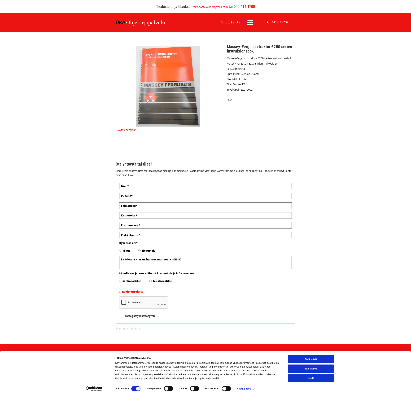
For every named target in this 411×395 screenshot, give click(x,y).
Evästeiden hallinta (128, 328)
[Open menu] (250, 22)
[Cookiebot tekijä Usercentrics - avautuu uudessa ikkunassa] (94, 388)
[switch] (168, 388)
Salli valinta (311, 368)
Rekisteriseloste (132, 291)
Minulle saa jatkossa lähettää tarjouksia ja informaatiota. (157, 273)
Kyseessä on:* (128, 243)
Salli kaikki (311, 359)
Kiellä (311, 378)
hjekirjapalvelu (147, 23)
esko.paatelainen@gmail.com (210, 7)
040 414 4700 (244, 6)
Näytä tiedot (243, 388)
